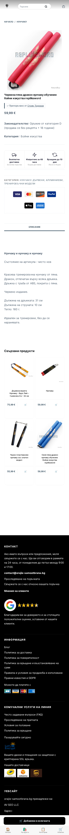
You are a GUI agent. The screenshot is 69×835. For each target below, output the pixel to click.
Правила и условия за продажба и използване (33, 672)
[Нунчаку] (49, 370)
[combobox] (30, 6)
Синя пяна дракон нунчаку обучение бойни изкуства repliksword (50, 459)
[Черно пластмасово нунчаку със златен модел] (19, 434)
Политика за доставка (18, 652)
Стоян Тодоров (35, 105)
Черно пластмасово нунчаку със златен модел (19, 457)
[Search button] (46, 6)
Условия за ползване (17, 725)
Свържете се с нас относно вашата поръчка (31, 584)
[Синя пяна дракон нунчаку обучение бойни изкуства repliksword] (49, 434)
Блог (7, 647)
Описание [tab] (34, 227)
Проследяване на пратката (21, 719)
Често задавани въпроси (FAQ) (23, 714)
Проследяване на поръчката (22, 579)
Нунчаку (49, 391)
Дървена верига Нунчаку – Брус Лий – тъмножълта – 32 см (19, 393)
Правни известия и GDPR (20, 678)
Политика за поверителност (21, 657)
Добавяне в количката (37, 820)
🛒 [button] (25, 404)
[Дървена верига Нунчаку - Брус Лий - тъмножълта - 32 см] (19, 370)
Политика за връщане (17, 730)
